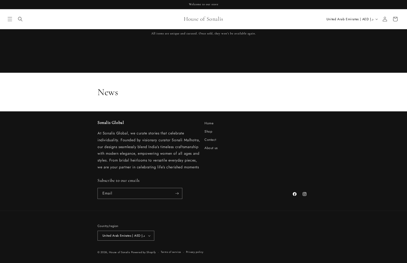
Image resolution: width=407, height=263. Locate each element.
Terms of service (171, 252)
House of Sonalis (119, 252)
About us (211, 148)
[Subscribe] (177, 193)
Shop (208, 131)
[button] (10, 19)
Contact (210, 139)
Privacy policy (195, 252)
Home (208, 123)
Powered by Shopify (143, 252)
